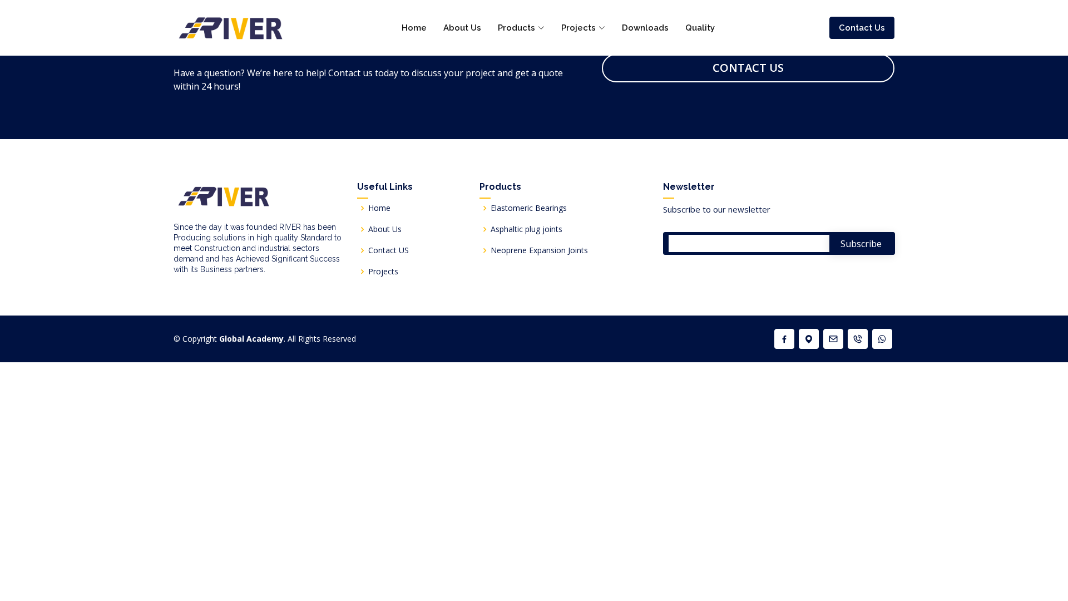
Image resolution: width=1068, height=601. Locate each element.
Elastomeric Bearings (529, 208)
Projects (383, 271)
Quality (700, 28)
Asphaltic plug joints (526, 229)
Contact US (388, 250)
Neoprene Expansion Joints (539, 250)
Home (414, 28)
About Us (462, 28)
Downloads (645, 28)
